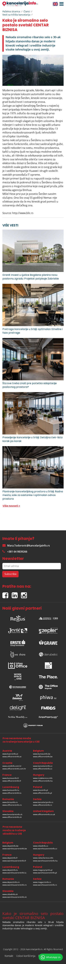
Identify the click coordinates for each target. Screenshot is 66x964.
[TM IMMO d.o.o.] (17, 697)
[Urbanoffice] (17, 665)
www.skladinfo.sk (10, 894)
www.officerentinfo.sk (12, 817)
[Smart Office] (48, 665)
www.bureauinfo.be (41, 753)
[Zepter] (48, 630)
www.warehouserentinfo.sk (14, 897)
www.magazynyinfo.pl (42, 870)
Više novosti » (11, 505)
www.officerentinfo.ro (12, 805)
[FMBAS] (48, 708)
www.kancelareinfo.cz (42, 766)
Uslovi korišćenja (25, 956)
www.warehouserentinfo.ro (14, 884)
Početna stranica (11, 11)
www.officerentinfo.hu (43, 780)
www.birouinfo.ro (10, 802)
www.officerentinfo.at (11, 756)
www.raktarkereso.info (43, 857)
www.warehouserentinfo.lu (14, 872)
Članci (27, 11)
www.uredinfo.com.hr (11, 766)
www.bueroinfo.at (10, 753)
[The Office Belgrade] (48, 687)
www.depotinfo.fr (10, 857)
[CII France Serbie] (17, 687)
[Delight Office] (17, 708)
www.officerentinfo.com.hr (14, 768)
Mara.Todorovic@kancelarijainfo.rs (28, 545)
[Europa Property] (48, 717)
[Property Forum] (33, 725)
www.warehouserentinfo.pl (45, 872)
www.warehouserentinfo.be (14, 848)
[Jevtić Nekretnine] (17, 629)
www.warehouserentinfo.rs (45, 884)
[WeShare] (17, 654)
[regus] (17, 617)
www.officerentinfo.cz (42, 768)
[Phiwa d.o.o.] (48, 697)
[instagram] (25, 594)
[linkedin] (16, 594)
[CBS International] (48, 617)
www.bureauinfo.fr (10, 778)
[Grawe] (48, 642)
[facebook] (7, 594)
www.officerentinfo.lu (11, 793)
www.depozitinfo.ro (11, 882)
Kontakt (9, 956)
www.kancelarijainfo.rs (43, 802)
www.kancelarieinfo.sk (12, 814)
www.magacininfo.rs (42, 882)
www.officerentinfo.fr (11, 780)
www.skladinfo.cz (40, 845)
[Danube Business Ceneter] (48, 654)
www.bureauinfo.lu (10, 790)
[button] (61, 4)
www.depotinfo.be (10, 845)
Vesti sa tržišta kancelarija (16, 14)
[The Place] (48, 677)
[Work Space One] (17, 676)
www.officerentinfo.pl (42, 793)
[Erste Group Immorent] (17, 642)
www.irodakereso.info (42, 778)
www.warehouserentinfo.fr (14, 860)
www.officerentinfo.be (43, 756)
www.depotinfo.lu (10, 870)
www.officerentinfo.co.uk (44, 814)
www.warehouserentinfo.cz (45, 848)
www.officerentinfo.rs (42, 805)
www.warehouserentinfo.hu (45, 860)
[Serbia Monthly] (17, 717)
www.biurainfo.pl (40, 790)
